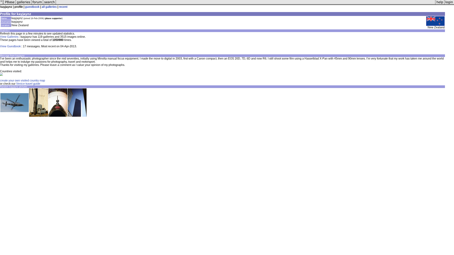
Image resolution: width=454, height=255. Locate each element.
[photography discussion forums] (37, 3)
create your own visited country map (22, 80)
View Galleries (9, 36)
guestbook (32, 6)
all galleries (49, 6)
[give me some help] (439, 3)
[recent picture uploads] (23, 3)
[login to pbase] (449, 3)
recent (63, 6)
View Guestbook (10, 46)
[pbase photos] (8, 3)
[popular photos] (245, 3)
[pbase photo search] (49, 3)
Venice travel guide (28, 83)
